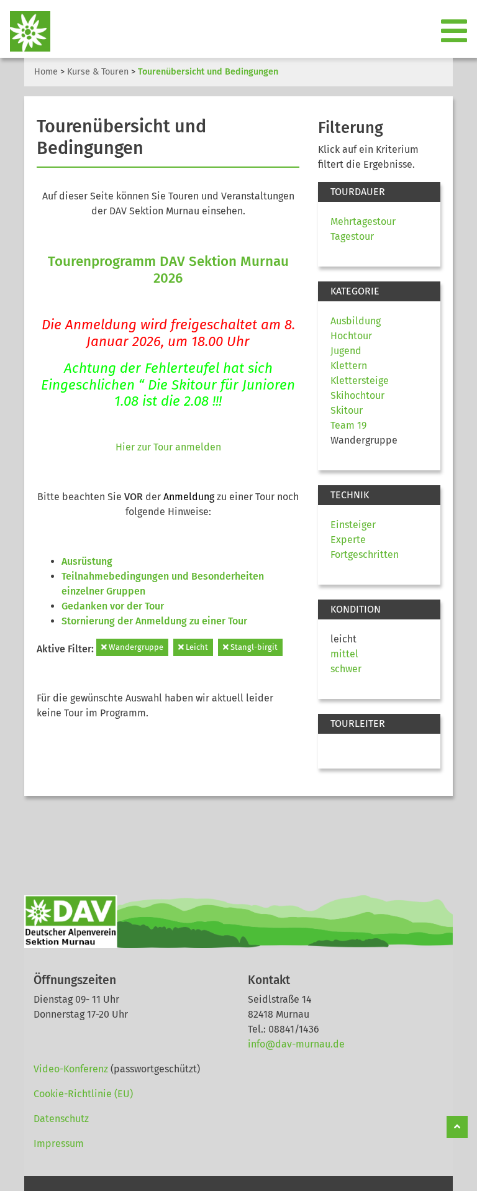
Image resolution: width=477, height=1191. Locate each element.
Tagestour (352, 236)
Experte (348, 539)
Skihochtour (357, 395)
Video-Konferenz (71, 1069)
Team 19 (348, 425)
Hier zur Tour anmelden (168, 447)
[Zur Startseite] (25, 31)
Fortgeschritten (364, 554)
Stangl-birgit (253, 647)
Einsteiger (353, 525)
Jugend (345, 351)
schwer (345, 669)
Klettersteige (359, 380)
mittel (344, 654)
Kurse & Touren (98, 71)
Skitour (346, 410)
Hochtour (351, 336)
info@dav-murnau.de (296, 1044)
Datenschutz (61, 1119)
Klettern (348, 366)
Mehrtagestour (363, 221)
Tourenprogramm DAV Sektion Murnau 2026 (168, 269)
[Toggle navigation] (455, 32)
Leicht (196, 647)
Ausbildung (355, 321)
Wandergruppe (135, 647)
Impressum (59, 1143)
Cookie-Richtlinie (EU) (83, 1094)
